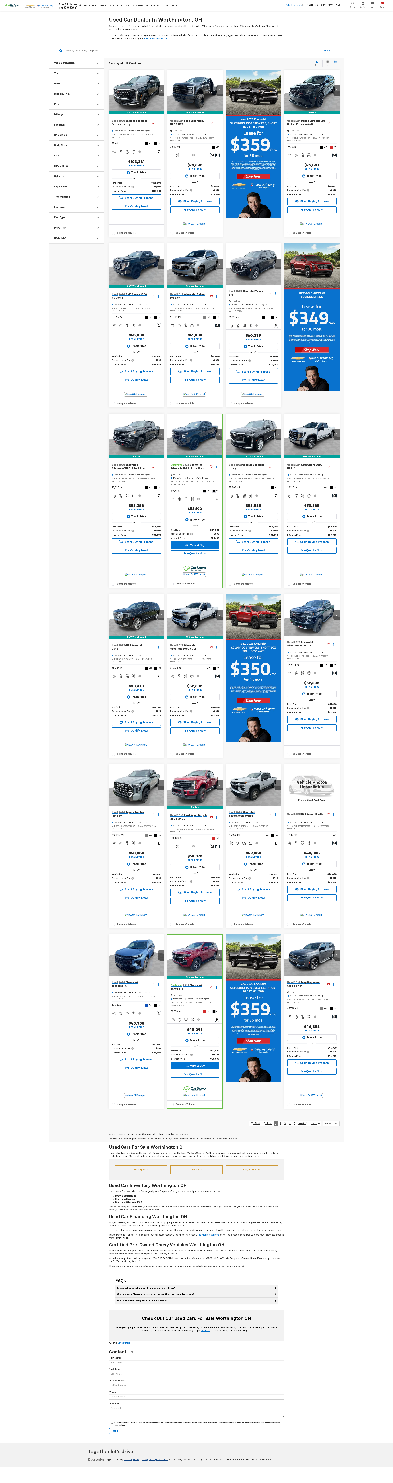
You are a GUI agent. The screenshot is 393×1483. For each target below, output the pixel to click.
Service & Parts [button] (152, 5)
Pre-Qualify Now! (136, 206)
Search (326, 51)
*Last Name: (114, 1369)
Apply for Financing (252, 1170)
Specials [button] (139, 5)
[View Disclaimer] (139, 151)
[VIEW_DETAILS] (312, 785)
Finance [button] (164, 5)
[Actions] (158, 123)
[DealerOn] (96, 1460)
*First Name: (115, 1358)
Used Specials (141, 1170)
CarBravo (125, 5)
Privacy (145, 1460)
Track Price (138, 172)
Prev (268, 1123)
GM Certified (124, 1343)
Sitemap (136, 1460)
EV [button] (133, 5)
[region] (136, 187)
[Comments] (159, 152)
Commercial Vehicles (98, 5)
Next (302, 1123)
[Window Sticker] (217, 155)
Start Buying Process (138, 198)
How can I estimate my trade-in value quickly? (142, 1301)
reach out (205, 1331)
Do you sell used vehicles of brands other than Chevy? (146, 1288)
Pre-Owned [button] (114, 5)
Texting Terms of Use (158, 1460)
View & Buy (197, 545)
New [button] (85, 5)
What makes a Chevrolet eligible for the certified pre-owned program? (155, 1294)
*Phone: (112, 1392)
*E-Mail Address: (117, 1381)
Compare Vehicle (126, 233)
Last (314, 1123)
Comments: (114, 1403)
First (256, 1123)
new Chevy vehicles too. (156, 39)
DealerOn (128, 1460)
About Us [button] (174, 5)
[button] (161, 90)
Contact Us (196, 1170)
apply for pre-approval (208, 1235)
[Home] (80, 5)
